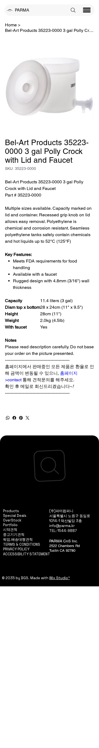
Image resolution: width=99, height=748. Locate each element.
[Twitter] (27, 418)
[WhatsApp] (7, 418)
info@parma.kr (62, 525)
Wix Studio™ (59, 578)
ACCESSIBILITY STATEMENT (26, 554)
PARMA (22, 10)
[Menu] (86, 10)
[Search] (73, 10)
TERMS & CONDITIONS (21, 544)
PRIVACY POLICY (16, 549)
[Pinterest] (21, 418)
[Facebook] (14, 418)
